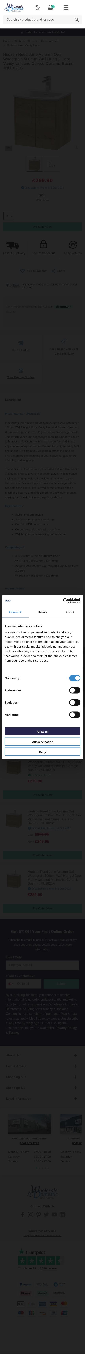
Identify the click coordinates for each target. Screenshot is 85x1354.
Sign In (37, 7)
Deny (42, 752)
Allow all (42, 731)
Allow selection (42, 741)
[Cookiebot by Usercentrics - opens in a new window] (63, 600)
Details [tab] (42, 611)
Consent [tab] (15, 611)
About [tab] (69, 611)
